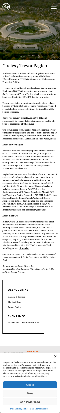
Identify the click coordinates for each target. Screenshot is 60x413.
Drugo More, (43, 139)
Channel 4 (24, 248)
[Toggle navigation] (54, 6)
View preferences (30, 401)
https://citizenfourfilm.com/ (17, 269)
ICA (28, 118)
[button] (55, 356)
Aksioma (19, 139)
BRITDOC (18, 91)
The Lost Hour (8, 133)
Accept (30, 384)
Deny (30, 393)
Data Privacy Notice (19, 409)
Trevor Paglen (14, 307)
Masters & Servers (16, 297)
